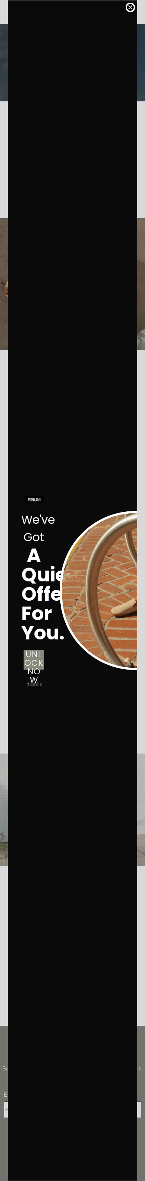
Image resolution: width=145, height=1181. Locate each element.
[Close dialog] (130, 7)
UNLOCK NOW (34, 660)
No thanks (34, 681)
